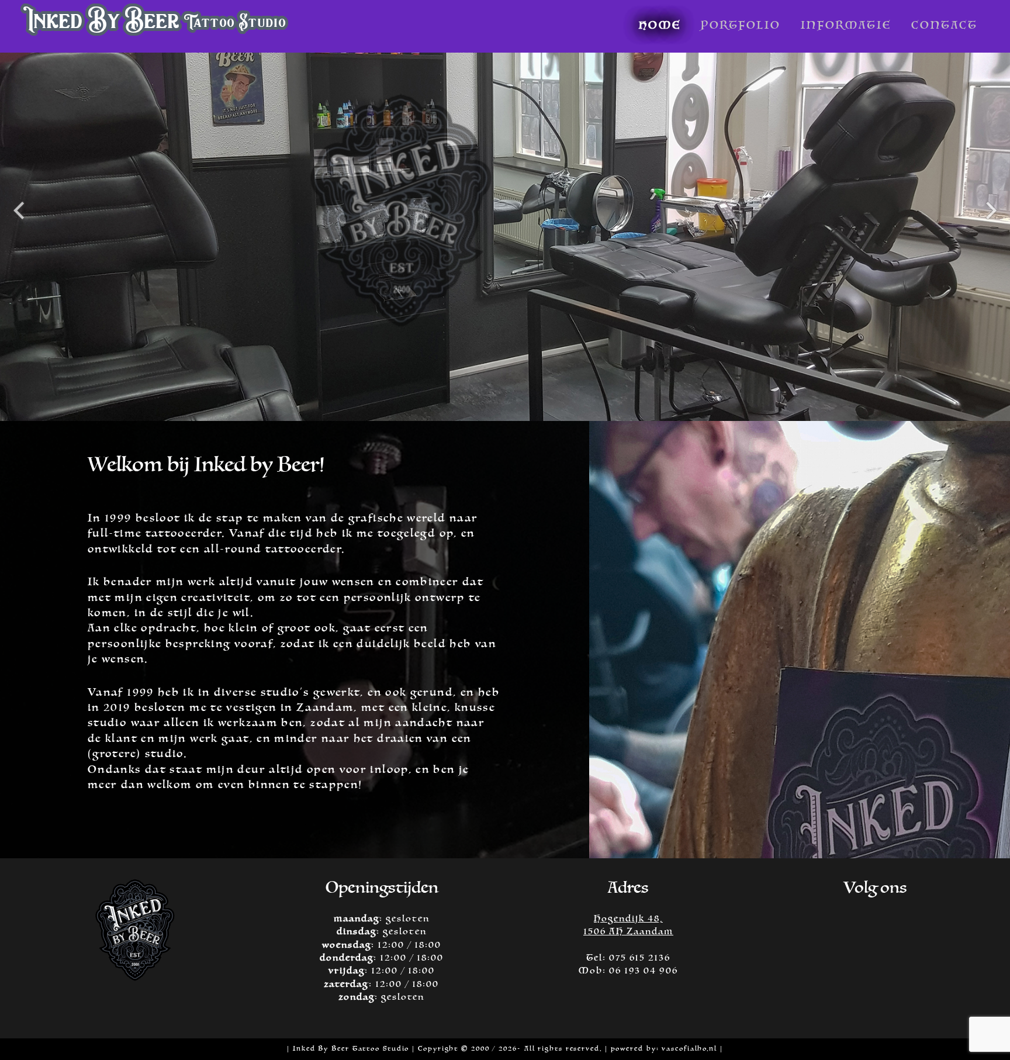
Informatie (846, 25)
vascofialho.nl (691, 1048)
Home (660, 25)
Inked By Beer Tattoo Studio (351, 1048)
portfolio (741, 25)
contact (944, 25)
